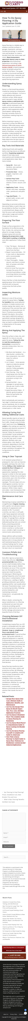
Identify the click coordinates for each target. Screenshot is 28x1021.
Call (14, 956)
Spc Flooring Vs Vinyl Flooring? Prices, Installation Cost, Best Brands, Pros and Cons (13, 794)
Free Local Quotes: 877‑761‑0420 (14, 8)
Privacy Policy (13, 1014)
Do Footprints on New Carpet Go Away (14, 931)
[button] (2, 11)
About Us (6, 1014)
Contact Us (22, 1014)
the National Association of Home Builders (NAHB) (11, 65)
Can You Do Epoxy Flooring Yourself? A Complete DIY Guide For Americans (15, 733)
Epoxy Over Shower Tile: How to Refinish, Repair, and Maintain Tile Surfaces (13, 920)
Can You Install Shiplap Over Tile (12, 924)
